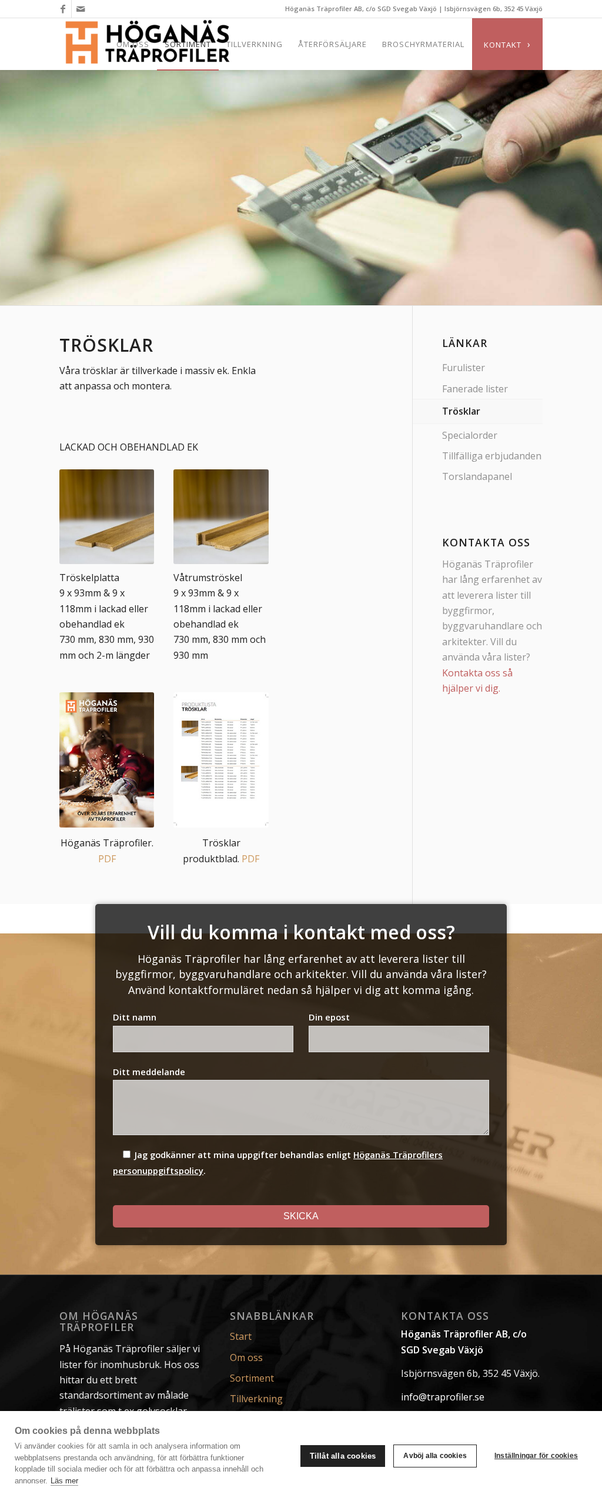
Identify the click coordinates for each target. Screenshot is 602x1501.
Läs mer (64, 1480)
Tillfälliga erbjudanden (491, 455)
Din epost (329, 1017)
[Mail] (80, 9)
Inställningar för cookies (536, 1456)
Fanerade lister (475, 388)
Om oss (246, 1357)
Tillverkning (256, 1398)
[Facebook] (62, 9)
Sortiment (252, 1378)
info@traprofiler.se (442, 1396)
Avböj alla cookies (435, 1456)
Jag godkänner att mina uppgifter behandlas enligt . (278, 1162)
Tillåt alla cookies (343, 1456)
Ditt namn (134, 1017)
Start (241, 1336)
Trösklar (461, 411)
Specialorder (469, 435)
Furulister (463, 367)
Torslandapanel (477, 476)
